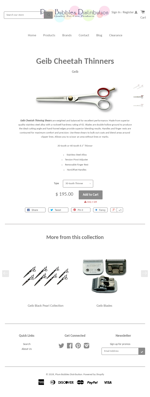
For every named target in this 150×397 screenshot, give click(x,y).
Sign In (116, 12)
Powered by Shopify (93, 374)
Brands (67, 35)
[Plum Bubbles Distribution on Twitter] (61, 347)
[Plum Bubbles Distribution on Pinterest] (78, 347)
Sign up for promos (120, 344)
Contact (84, 35)
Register (129, 12)
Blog (99, 35)
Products (49, 35)
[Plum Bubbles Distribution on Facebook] (70, 347)
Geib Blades (104, 305)
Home (32, 35)
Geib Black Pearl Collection (45, 305)
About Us (27, 349)
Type (56, 183)
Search (26, 344)
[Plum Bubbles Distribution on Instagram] (87, 347)
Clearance (115, 35)
